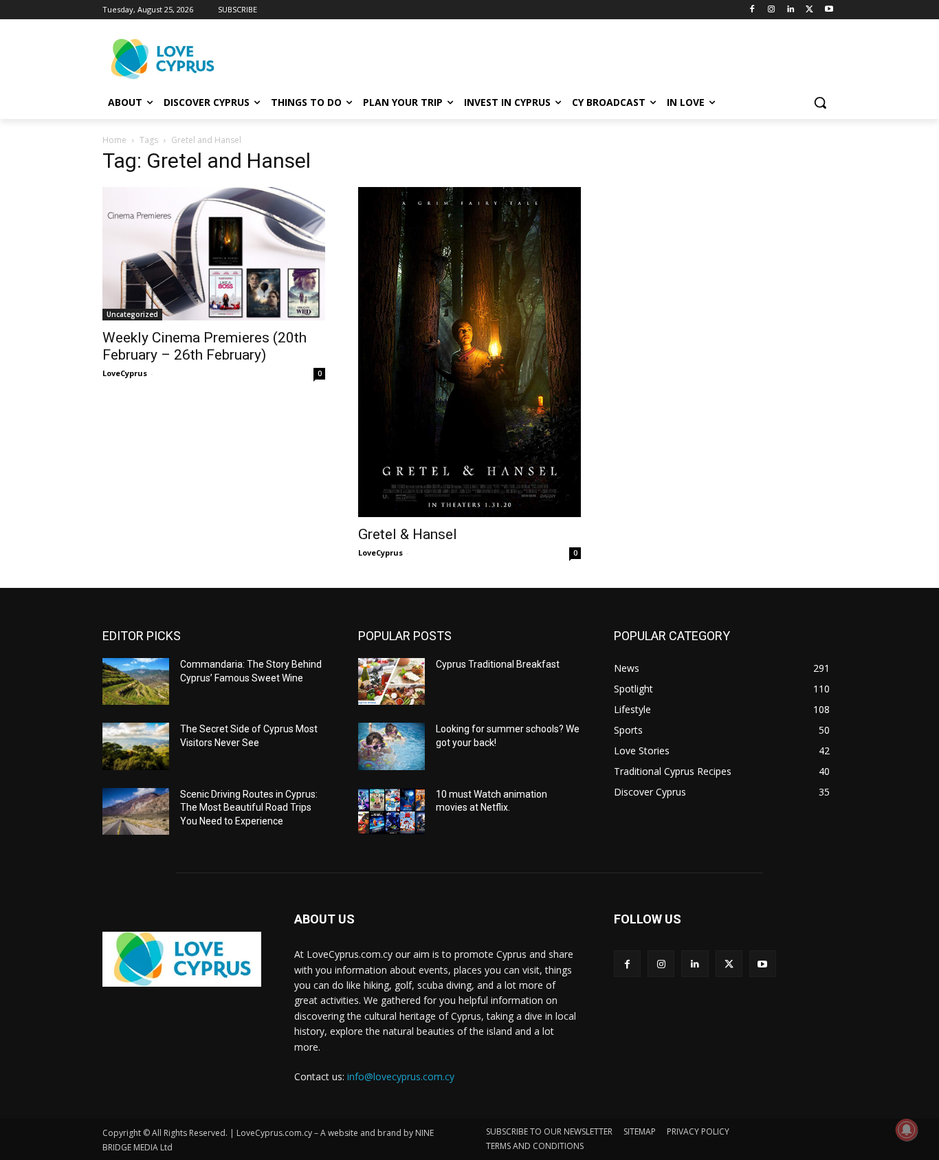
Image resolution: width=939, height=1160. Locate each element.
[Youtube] (829, 10)
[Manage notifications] (907, 1130)
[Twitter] (809, 10)
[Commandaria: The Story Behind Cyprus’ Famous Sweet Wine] (135, 681)
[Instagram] (772, 10)
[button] (820, 102)
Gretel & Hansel (407, 534)
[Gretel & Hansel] (469, 352)
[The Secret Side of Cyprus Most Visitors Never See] (135, 746)
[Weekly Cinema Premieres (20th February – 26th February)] (213, 253)
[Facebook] (752, 10)
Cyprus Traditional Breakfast (498, 664)
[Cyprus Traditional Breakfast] (391, 681)
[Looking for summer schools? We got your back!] (391, 746)
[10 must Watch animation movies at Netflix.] (391, 811)
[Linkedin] (791, 10)
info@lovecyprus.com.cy (400, 1076)
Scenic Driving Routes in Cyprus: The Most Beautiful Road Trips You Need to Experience (249, 808)
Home (114, 140)
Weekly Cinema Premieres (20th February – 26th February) (204, 346)
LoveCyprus (124, 373)
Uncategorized (132, 314)
